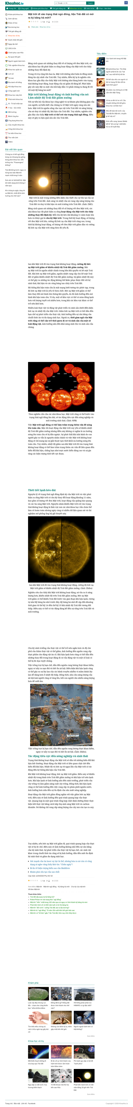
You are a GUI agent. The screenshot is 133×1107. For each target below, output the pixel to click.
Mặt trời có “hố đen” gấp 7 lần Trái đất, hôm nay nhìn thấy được (53, 913)
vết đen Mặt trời (34, 889)
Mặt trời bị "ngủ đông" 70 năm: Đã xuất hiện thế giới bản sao (52, 910)
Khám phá (34, 27)
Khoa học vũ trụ (76, 8)
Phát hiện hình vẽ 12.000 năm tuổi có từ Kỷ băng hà (49, 905)
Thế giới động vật (58, 8)
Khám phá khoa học (40, 8)
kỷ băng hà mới (64, 887)
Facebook (31, 1103)
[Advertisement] (61, 45)
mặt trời (39, 887)
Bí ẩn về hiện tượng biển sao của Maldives (50, 868)
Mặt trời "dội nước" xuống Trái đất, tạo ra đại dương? (49, 908)
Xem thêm (91, 1036)
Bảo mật (17, 1103)
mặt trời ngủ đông (49, 887)
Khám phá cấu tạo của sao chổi (44, 872)
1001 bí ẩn (90, 8)
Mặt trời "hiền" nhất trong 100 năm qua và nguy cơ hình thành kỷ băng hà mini (58, 902)
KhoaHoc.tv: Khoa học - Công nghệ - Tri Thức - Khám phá (16, 3)
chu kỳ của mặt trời (78, 887)
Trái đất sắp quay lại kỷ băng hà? (42, 897)
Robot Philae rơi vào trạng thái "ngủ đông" (45, 899)
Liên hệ (24, 1103)
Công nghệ (24, 8)
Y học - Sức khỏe (104, 8)
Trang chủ (12, 8)
